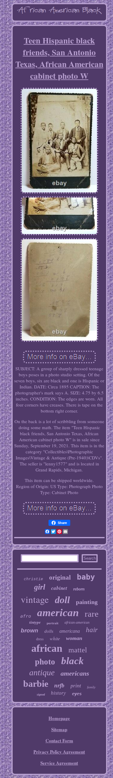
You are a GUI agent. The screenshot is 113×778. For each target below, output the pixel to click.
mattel (77, 650)
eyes (77, 693)
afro (25, 616)
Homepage (59, 718)
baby (86, 577)
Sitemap (59, 729)
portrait (52, 623)
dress (40, 639)
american (58, 613)
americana (69, 631)
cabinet (59, 588)
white (55, 638)
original (60, 577)
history (58, 693)
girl (39, 587)
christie (33, 579)
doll (62, 599)
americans (75, 673)
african (46, 648)
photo (45, 661)
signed (41, 694)
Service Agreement (59, 763)
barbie (35, 684)
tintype (35, 622)
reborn (79, 589)
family (91, 687)
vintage (35, 599)
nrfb (59, 685)
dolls (48, 631)
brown (29, 630)
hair (92, 630)
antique (42, 672)
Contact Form (59, 740)
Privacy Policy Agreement (59, 751)
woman (74, 638)
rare (92, 614)
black (72, 660)
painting (87, 602)
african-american (76, 622)
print (76, 686)
